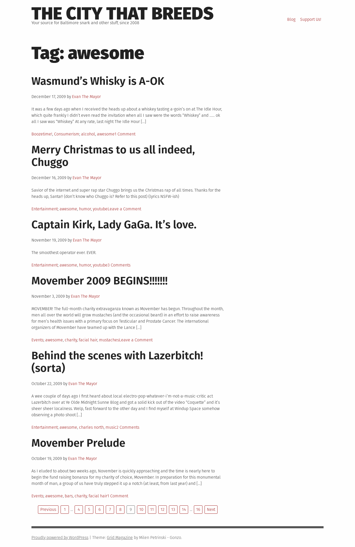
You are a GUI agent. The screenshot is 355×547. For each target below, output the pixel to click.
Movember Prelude (78, 443)
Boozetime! (41, 134)
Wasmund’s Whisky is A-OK (97, 81)
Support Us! (310, 19)
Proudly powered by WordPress (59, 537)
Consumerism (66, 134)
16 (198, 509)
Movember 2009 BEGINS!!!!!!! (99, 280)
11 (152, 509)
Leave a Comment (124, 208)
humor (85, 208)
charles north (91, 427)
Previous (48, 509)
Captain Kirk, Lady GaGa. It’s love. (113, 224)
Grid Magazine (120, 537)
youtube (100, 208)
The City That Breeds (122, 13)
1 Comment (125, 134)
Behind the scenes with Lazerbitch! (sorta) (117, 362)
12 (163, 509)
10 (141, 509)
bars (69, 495)
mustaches (109, 339)
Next (211, 509)
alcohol (88, 134)
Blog (291, 19)
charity (71, 339)
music (111, 427)
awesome (106, 134)
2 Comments (127, 427)
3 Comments (119, 265)
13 (173, 509)
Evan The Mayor (86, 96)
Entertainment (44, 208)
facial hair (88, 339)
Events (37, 339)
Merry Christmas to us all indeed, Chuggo (113, 156)
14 (184, 509)
